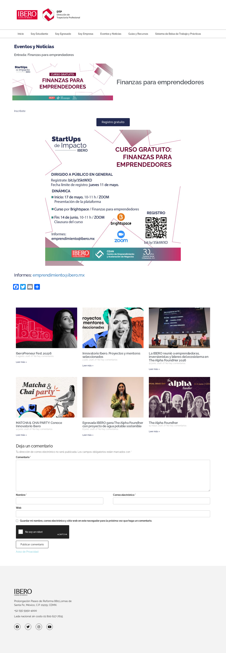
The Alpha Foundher (163, 423)
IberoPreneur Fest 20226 (34, 353)
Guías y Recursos (138, 33)
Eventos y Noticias (110, 33)
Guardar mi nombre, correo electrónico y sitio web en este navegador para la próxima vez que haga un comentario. (86, 520)
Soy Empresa (85, 33)
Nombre (21, 494)
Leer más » (21, 362)
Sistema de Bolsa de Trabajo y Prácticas (178, 33)
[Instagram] (39, 627)
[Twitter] (28, 627)
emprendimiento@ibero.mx (58, 275)
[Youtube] (49, 627)
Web (18, 507)
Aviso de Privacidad (27, 551)
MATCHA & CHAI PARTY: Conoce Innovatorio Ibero (39, 424)
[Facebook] (17, 627)
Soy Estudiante (39, 33)
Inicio (21, 33)
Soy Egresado (63, 33)
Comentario (23, 457)
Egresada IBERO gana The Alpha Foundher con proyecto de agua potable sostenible (112, 424)
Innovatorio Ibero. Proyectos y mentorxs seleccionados (111, 355)
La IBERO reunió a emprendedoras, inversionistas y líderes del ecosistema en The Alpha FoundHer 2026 (178, 356)
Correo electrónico (124, 494)
